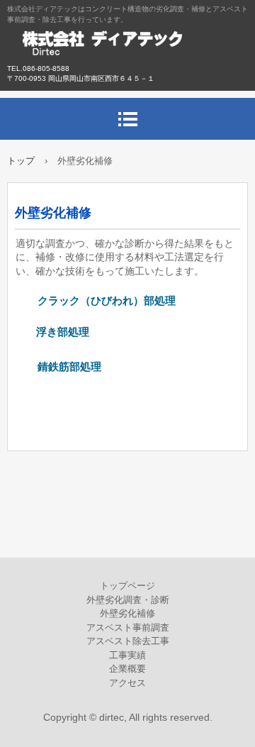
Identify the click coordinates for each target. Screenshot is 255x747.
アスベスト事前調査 (127, 627)
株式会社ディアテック (127, 49)
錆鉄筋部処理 (58, 366)
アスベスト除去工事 (127, 641)
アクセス (127, 682)
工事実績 (127, 655)
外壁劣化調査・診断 (127, 599)
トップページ (127, 585)
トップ (21, 160)
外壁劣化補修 (127, 613)
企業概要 (127, 668)
